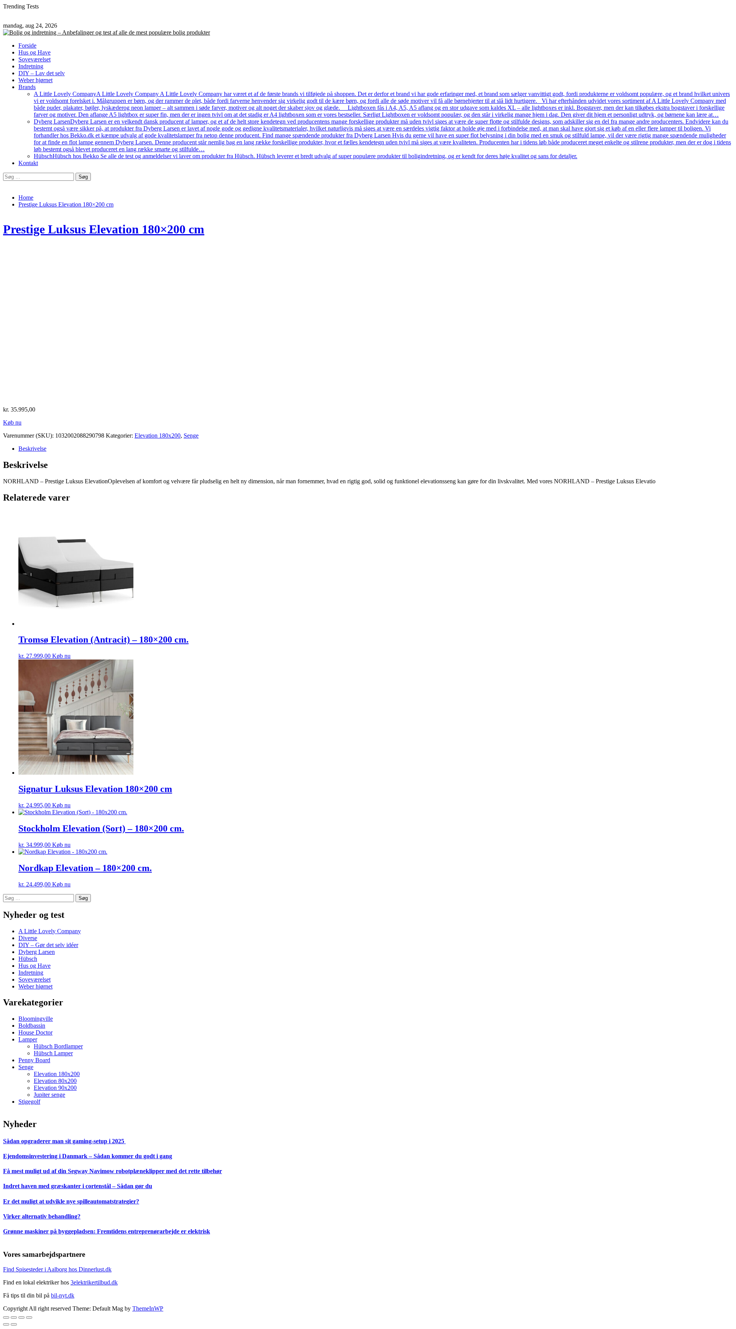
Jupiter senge (49, 1094)
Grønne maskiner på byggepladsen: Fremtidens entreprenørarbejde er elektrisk (106, 1231)
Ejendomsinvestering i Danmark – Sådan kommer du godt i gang (87, 1156)
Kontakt (28, 163)
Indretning (30, 66)
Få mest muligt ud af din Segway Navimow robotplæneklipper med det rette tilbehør (112, 1171)
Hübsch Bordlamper (58, 1046)
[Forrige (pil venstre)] (6, 1324)
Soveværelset (34, 59)
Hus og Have (34, 52)
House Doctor (35, 1032)
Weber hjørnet (35, 80)
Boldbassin (31, 1025)
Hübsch (305, 156)
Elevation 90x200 (55, 1087)
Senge (191, 435)
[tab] (375, 448)
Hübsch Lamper (53, 1053)
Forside (27, 45)
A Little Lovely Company (382, 104)
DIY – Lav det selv (41, 73)
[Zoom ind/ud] (29, 1317)
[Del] (14, 1317)
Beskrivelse (32, 448)
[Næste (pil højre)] (14, 1324)
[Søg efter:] (39, 176)
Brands (27, 87)
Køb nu (12, 422)
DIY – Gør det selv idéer (48, 945)
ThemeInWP (147, 1308)
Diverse (27, 938)
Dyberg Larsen (382, 135)
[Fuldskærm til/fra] (21, 1317)
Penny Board (34, 1060)
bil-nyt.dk (62, 1295)
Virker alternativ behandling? (41, 1216)
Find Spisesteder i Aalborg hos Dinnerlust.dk (57, 1269)
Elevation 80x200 (55, 1081)
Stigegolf (29, 1101)
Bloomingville (35, 1018)
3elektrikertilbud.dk (94, 1282)
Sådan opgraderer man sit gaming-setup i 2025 (64, 1141)
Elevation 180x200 (158, 435)
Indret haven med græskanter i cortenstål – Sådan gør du (77, 1186)
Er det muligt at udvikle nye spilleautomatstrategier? (71, 1201)
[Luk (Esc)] (6, 1317)
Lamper (27, 1039)
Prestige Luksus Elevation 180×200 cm (103, 229)
